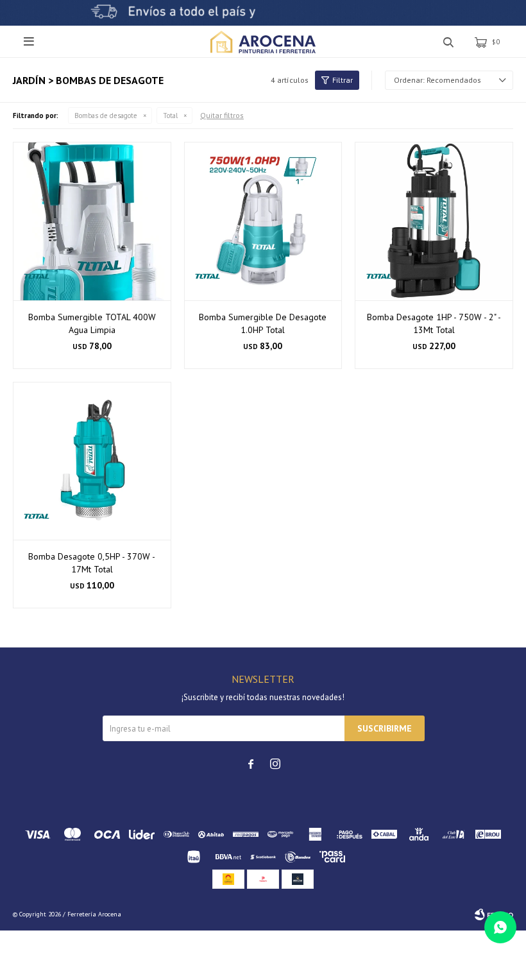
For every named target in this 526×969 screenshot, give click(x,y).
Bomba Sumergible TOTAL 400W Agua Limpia (92, 323)
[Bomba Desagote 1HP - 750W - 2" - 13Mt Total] (434, 221)
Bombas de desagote (105, 115)
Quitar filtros (222, 115)
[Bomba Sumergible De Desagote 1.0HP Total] (263, 221)
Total (170, 115)
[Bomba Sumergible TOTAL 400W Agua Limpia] (92, 221)
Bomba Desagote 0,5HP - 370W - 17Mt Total (91, 563)
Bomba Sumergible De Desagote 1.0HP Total (263, 323)
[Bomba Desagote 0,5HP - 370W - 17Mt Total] (92, 461)
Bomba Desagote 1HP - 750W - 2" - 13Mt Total (434, 323)
